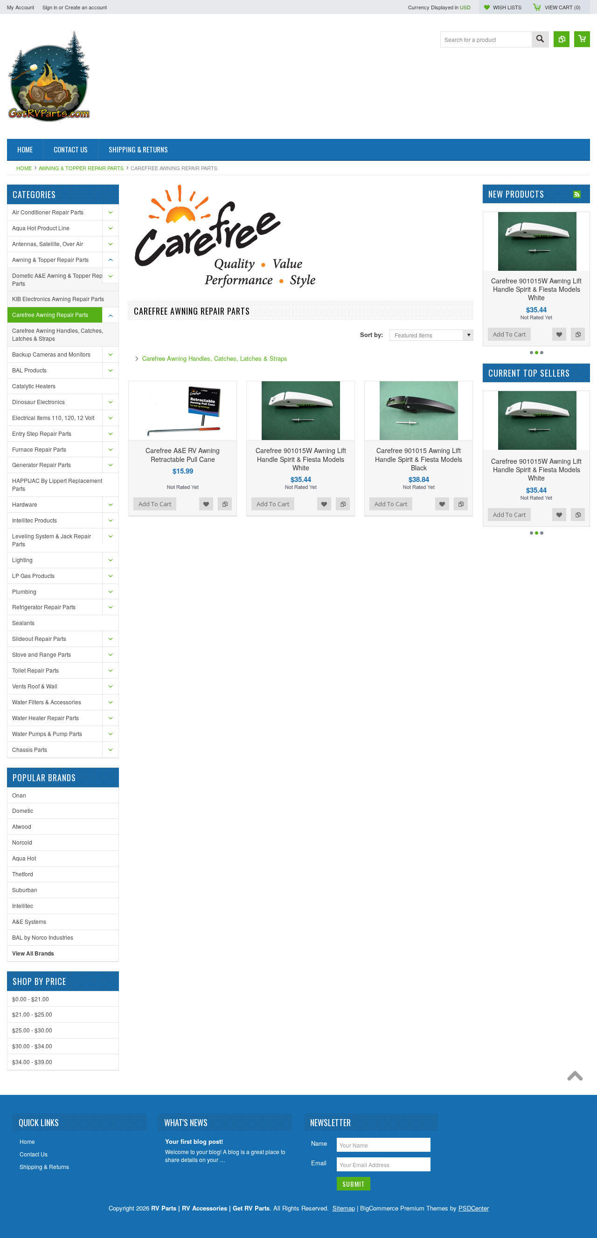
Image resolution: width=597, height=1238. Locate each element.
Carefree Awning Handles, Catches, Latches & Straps (57, 334)
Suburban (24, 890)
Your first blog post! (194, 1142)
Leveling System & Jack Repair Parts (51, 540)
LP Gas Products (33, 575)
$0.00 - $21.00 (30, 999)
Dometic (22, 810)
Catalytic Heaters (34, 386)
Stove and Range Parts (41, 654)
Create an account (86, 7)
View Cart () (563, 7)
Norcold (22, 842)
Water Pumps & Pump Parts (47, 733)
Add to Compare (225, 503)
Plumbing (24, 591)
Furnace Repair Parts (39, 449)
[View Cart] (582, 39)
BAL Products (29, 370)
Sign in (49, 7)
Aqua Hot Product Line (40, 228)
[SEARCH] (540, 40)
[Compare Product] (561, 39)
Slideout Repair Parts (39, 638)
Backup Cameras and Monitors (51, 354)
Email (318, 1162)
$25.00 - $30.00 (32, 1030)
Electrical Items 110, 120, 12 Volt (53, 417)
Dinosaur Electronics (38, 402)
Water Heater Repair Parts (45, 718)
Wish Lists (507, 7)
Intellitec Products (34, 520)
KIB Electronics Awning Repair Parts (58, 299)
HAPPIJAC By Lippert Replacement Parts (57, 484)
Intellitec (22, 905)
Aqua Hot (24, 858)
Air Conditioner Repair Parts (47, 212)
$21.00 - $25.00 (32, 1014)
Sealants (23, 622)
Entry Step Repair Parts (41, 433)
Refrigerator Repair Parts (44, 607)
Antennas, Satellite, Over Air (47, 244)
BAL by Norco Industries (42, 937)
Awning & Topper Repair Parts (81, 168)
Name (319, 1143)
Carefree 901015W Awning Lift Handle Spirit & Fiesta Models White (301, 459)
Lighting (22, 560)
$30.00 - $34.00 (32, 1046)
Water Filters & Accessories (46, 702)
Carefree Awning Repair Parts (50, 314)
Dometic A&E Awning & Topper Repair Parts (60, 279)
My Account (20, 7)
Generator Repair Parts (41, 464)
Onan (19, 795)
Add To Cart (155, 504)
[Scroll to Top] (577, 1078)
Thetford (22, 874)
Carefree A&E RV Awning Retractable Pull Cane (183, 454)
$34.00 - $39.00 (32, 1062)
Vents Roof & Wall (34, 686)
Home (24, 168)
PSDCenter (473, 1208)
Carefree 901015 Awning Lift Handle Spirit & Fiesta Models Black (418, 459)
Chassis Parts (29, 749)
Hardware (24, 504)
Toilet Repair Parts (35, 670)
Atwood (21, 826)
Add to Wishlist (206, 503)
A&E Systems (29, 921)
